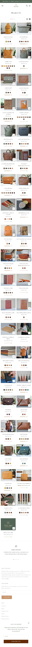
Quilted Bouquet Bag (24, 337)
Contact (4, 606)
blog (7, 578)
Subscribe (7, 597)
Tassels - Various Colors (24, 385)
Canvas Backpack (24, 61)
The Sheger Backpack (8, 434)
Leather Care (5, 611)
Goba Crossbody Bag (24, 139)
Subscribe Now (16, 641)
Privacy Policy (5, 619)
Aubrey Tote (8, 61)
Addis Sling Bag (8, 37)
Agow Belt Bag (24, 37)
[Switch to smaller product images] (29, 19)
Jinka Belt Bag (8, 188)
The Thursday (24, 434)
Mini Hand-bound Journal (24, 239)
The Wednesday (24, 459)
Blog (3, 608)
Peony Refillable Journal (24, 312)
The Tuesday (8, 459)
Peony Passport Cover (8, 312)
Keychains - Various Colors (8, 213)
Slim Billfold (8, 385)
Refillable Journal (8, 360)
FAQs (3, 613)
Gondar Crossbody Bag (8, 163)
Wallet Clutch (8, 508)
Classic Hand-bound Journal (8, 113)
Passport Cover (8, 288)
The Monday (24, 409)
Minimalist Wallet (8, 263)
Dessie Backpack (8, 139)
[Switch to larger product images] (27, 19)
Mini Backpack (8, 239)
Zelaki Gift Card (8, 532)
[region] (16, 551)
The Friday (8, 409)
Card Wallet (8, 88)
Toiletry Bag (8, 483)
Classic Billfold (23, 88)
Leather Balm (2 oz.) (23, 212)
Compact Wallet (23, 112)
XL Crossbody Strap (23, 508)
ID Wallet (23, 163)
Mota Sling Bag (23, 263)
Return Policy (5, 616)
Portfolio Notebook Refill (8, 338)
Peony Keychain (23, 288)
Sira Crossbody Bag (23, 360)
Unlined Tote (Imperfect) (24, 483)
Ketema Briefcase (24, 188)
